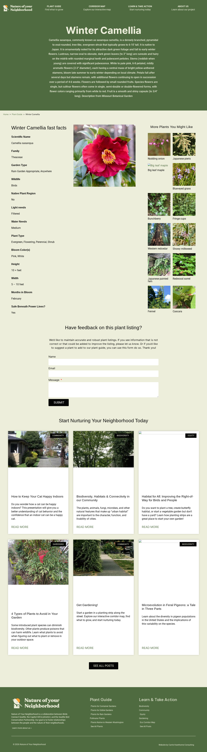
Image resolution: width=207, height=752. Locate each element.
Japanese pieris (182, 158)
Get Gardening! (87, 605)
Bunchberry (154, 218)
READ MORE (19, 527)
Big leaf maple (156, 170)
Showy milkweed (182, 248)
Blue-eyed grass (182, 188)
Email (52, 368)
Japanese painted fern (158, 280)
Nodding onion (156, 158)
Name (52, 356)
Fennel (151, 311)
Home (6, 114)
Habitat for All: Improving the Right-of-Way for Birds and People (167, 498)
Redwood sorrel (181, 278)
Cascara (177, 311)
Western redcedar (158, 248)
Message (54, 380)
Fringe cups (179, 218)
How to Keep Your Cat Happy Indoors (37, 496)
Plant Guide (17, 114)
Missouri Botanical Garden (117, 96)
